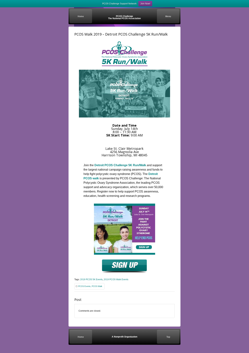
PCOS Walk (97, 286)
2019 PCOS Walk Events (116, 279)
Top (168, 337)
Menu (168, 16)
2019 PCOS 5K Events (91, 279)
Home (81, 16)
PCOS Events (84, 286)
